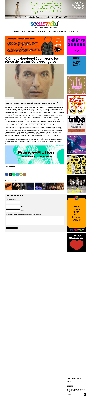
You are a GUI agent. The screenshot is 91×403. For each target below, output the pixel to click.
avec (22, 135)
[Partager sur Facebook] (6, 174)
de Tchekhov (26, 130)
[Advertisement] (76, 260)
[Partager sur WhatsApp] (14, 174)
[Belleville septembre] (34, 163)
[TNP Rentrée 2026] (34, 54)
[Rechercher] (77, 31)
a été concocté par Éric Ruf (33, 138)
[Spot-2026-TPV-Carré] (76, 74)
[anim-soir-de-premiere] (76, 251)
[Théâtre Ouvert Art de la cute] (76, 113)
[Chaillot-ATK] (76, 193)
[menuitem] (17, 31)
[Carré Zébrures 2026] (76, 173)
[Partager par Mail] (21, 174)
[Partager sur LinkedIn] (17, 174)
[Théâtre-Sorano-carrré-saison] (76, 54)
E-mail (22, 206)
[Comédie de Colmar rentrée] (76, 94)
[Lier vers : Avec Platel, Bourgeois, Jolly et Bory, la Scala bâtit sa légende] (30, 186)
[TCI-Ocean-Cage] (76, 153)
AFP (14, 166)
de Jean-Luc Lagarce (27, 132)
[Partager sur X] (10, 174)
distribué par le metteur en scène (39, 123)
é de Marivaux (12, 130)
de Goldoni (46, 132)
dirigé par (11, 121)
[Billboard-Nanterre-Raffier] (45, 18)
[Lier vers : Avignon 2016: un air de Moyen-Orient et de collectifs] (8, 186)
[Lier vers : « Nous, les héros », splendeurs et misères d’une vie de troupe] (38, 186)
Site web (22, 210)
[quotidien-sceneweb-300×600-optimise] (76, 231)
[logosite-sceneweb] (45, 24)
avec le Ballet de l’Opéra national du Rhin (31, 133)
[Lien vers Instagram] (24, 174)
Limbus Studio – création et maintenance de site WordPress (20, 401)
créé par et (49, 121)
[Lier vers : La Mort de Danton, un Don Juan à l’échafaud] (53, 186)
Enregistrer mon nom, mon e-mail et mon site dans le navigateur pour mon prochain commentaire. (24, 214)
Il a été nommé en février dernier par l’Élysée (20, 109)
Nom (22, 202)
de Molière (57, 129)
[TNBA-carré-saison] (76, 133)
